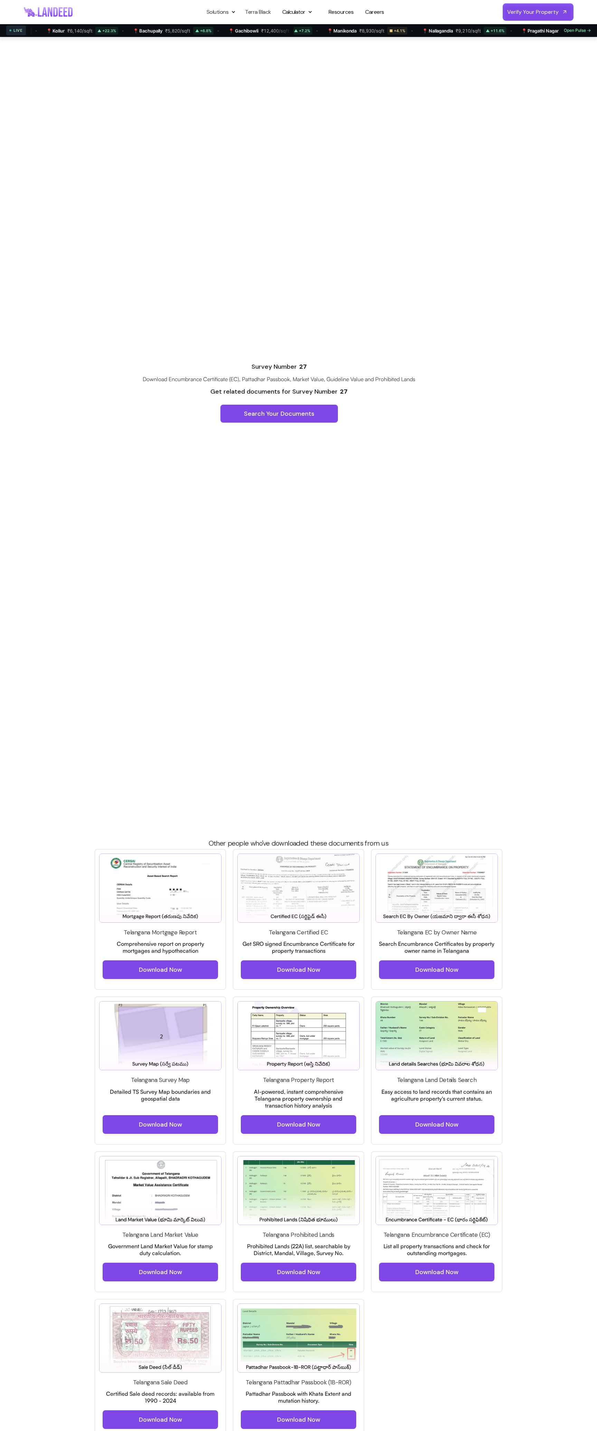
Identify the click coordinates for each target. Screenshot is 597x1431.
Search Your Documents (279, 413)
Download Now (160, 970)
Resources (341, 12)
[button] (222, 11)
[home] (48, 11)
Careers (374, 12)
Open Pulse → (577, 30)
